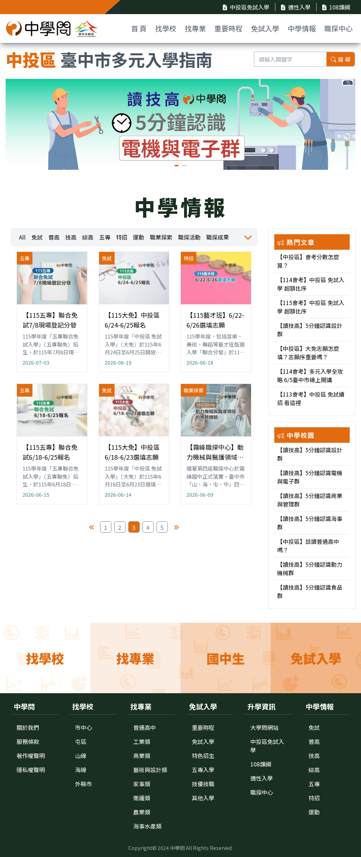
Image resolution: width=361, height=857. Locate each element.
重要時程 (228, 28)
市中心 (83, 727)
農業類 (141, 812)
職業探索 (161, 237)
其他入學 (203, 798)
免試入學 (265, 28)
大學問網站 (264, 727)
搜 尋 (344, 59)
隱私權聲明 (31, 769)
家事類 (141, 784)
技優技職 (203, 784)
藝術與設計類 (150, 769)
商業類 (141, 755)
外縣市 (83, 784)
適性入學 (299, 7)
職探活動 (189, 237)
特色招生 (203, 755)
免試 (37, 237)
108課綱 (339, 7)
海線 (80, 769)
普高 (54, 237)
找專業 (195, 28)
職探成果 (217, 237)
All (22, 237)
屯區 (80, 741)
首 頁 (139, 28)
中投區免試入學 (249, 7)
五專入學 (203, 769)
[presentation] (16, 126)
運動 (138, 237)
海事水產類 (147, 826)
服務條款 (28, 741)
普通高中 (144, 727)
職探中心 (338, 28)
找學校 (165, 28)
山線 (80, 755)
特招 (121, 237)
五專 (104, 237)
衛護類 (141, 798)
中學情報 (302, 28)
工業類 (141, 741)
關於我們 (28, 727)
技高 (71, 237)
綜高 (87, 237)
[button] (176, 165)
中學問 (177, 847)
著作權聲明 (31, 755)
